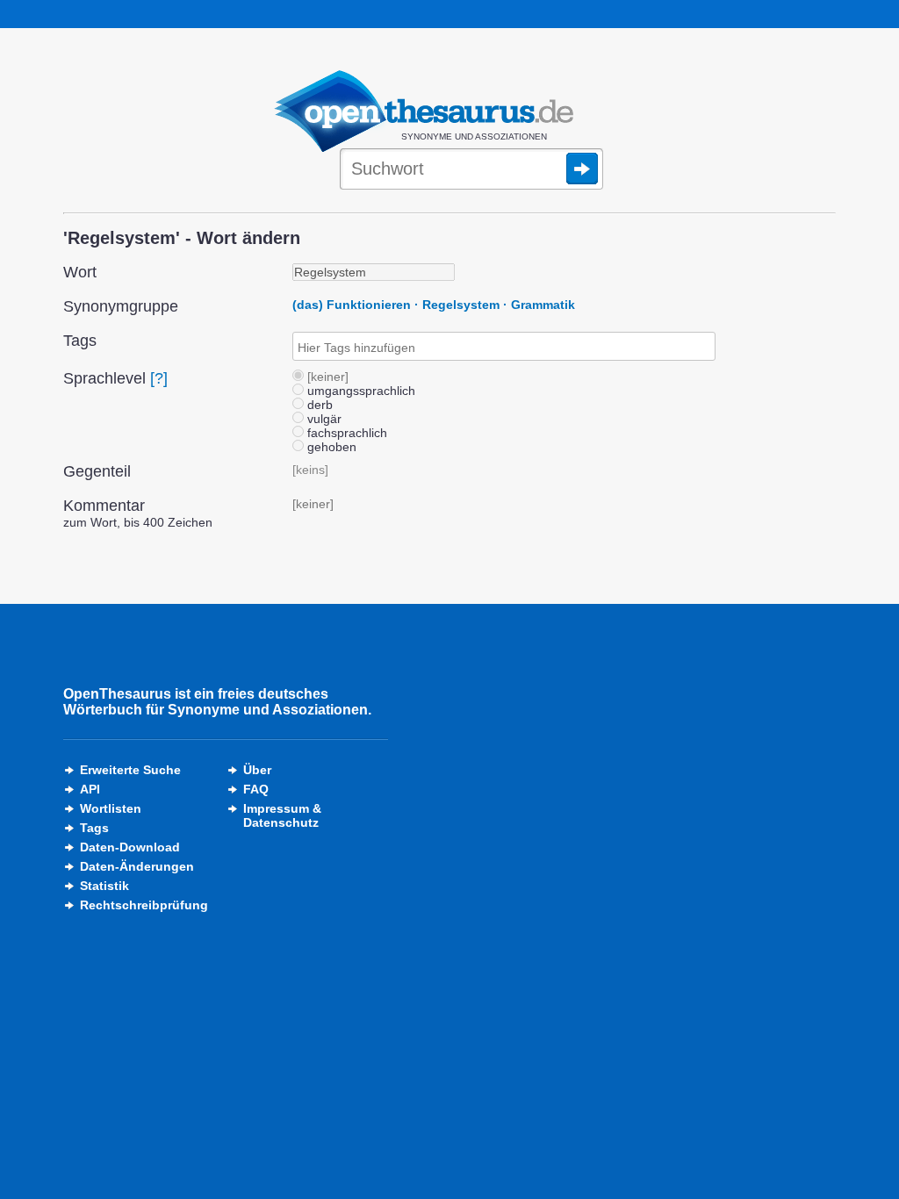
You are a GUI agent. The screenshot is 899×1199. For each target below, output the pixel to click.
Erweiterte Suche (130, 770)
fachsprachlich (345, 433)
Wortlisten (110, 808)
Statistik (104, 886)
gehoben (330, 447)
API (90, 789)
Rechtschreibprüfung (144, 905)
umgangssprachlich (359, 391)
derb (318, 405)
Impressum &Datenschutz (282, 815)
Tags (94, 828)
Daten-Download (130, 847)
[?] (159, 378)
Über (257, 770)
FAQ (256, 789)
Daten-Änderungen (137, 866)
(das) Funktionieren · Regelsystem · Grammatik (433, 305)
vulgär (323, 419)
